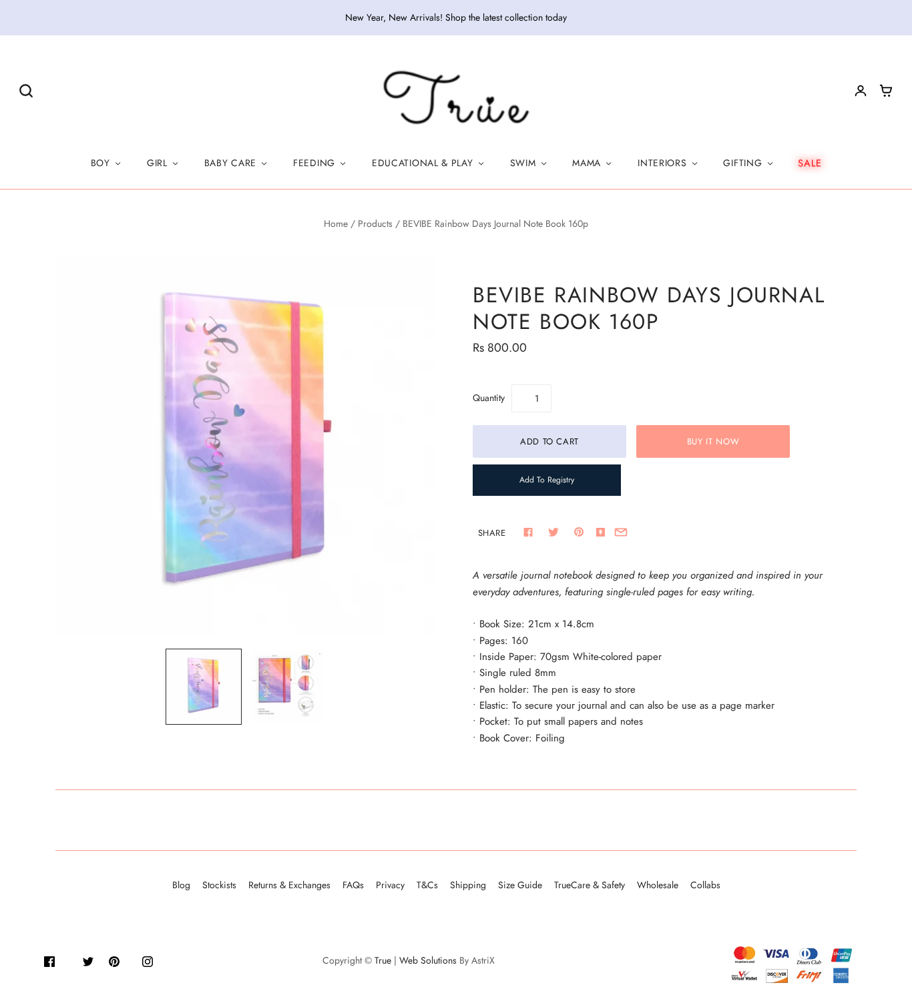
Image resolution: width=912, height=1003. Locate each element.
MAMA (586, 163)
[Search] (26, 90)
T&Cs (427, 885)
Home (336, 223)
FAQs (353, 885)
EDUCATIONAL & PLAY (422, 163)
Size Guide (520, 885)
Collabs (705, 885)
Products (375, 223)
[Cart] (886, 90)
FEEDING (314, 163)
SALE (810, 163)
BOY (100, 163)
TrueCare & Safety (589, 885)
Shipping (468, 885)
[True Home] (456, 98)
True (383, 960)
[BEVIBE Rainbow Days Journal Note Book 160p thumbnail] (288, 687)
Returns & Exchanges (289, 885)
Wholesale (657, 885)
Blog (181, 885)
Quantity (489, 397)
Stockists (219, 885)
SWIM (523, 163)
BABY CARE (230, 163)
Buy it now (713, 441)
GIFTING (742, 163)
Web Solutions (428, 960)
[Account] (860, 90)
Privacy (390, 885)
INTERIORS (662, 163)
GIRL (157, 163)
